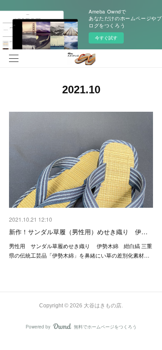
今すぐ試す (106, 38)
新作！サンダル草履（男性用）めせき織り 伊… (78, 231)
